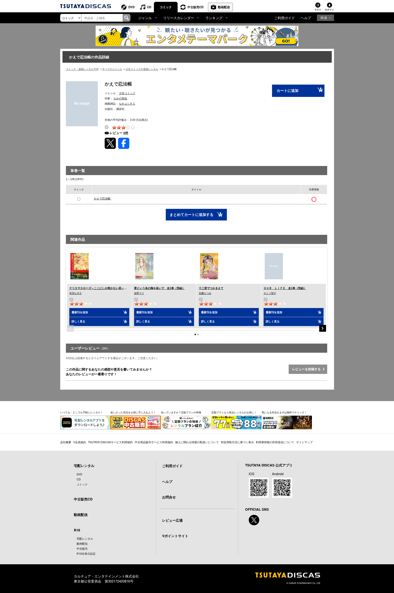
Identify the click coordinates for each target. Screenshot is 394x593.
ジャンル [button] (145, 17)
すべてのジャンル (112, 69)
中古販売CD (195, 7)
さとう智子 (270, 293)
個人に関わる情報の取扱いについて (197, 442)
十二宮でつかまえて (211, 288)
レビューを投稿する (307, 369)
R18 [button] (324, 17)
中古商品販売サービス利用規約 (154, 442)
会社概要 (65, 442)
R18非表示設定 (86, 553)
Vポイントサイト (175, 535)
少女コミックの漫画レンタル (142, 69)
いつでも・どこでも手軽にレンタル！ (81, 412)
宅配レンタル (85, 538)
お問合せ (169, 497)
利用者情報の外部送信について (275, 442)
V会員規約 (79, 442)
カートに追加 (287, 91)
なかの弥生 (120, 98)
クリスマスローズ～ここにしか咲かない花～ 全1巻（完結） (107, 288)
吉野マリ (139, 293)
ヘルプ (306, 17)
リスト (317, 9)
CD (149, 7)
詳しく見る (78, 321)
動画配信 (224, 7)
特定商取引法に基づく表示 (237, 442)
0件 (125, 133)
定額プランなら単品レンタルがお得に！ (234, 412)
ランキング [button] (214, 17)
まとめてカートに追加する (192, 215)
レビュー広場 (172, 520)
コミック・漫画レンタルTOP (82, 69)
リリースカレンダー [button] (178, 17)
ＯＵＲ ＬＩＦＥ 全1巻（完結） (285, 288)
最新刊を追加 (80, 312)
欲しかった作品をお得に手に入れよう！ (133, 412)
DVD (131, 7)
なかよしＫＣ (127, 103)
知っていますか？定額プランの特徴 (181, 412)
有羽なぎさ (75, 293)
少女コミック (127, 93)
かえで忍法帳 (102, 198)
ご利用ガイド (284, 17)
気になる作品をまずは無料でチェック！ (284, 412)
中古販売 (82, 548)
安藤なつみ (205, 293)
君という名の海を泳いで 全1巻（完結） (159, 288)
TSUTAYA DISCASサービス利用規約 (110, 442)
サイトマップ (304, 442)
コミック (166, 7)
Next (322, 328)
